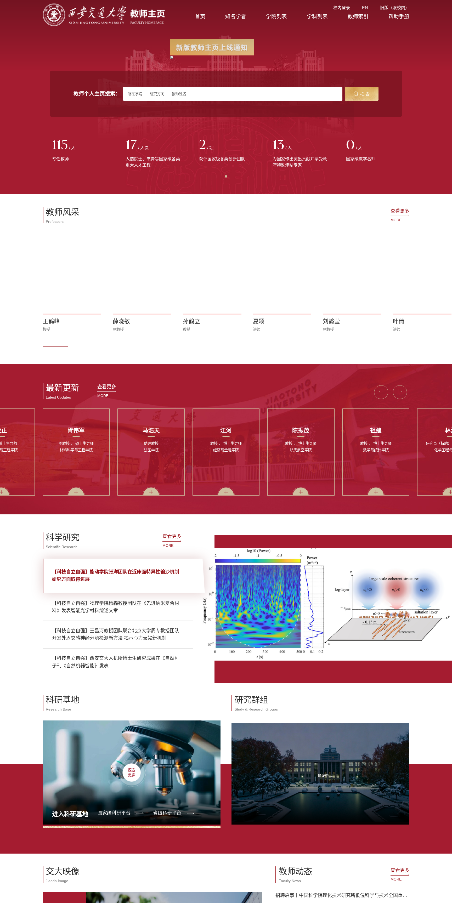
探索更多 (131, 772)
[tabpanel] (79, 150)
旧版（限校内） (394, 7)
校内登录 (341, 7)
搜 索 (365, 94)
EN (365, 7)
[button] (55, 346)
